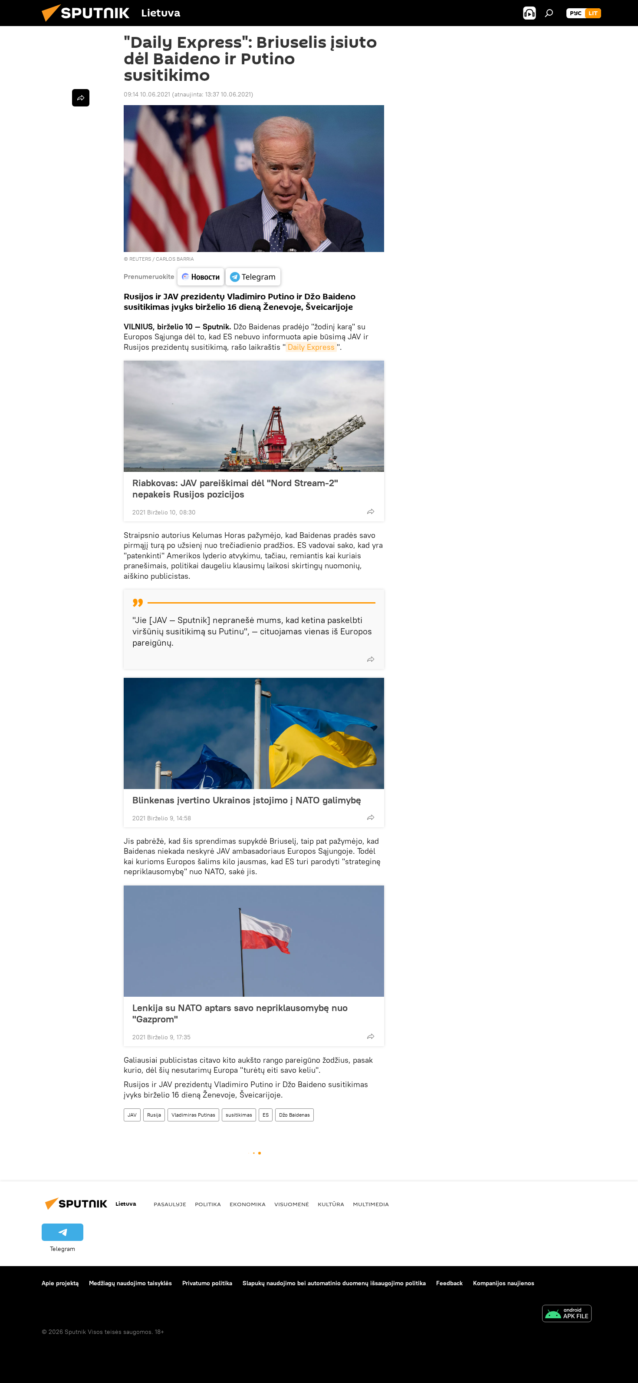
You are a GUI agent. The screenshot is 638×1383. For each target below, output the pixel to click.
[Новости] (201, 276)
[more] (370, 511)
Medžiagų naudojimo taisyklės (130, 1283)
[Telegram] (253, 276)
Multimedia (371, 1204)
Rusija (154, 1114)
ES (266, 1114)
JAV (132, 1114)
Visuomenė (291, 1204)
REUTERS (140, 258)
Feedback (449, 1283)
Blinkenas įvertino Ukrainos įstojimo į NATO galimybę (246, 800)
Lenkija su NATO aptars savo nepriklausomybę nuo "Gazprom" (240, 1013)
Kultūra (331, 1204)
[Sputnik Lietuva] (89, 24)
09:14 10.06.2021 (147, 94)
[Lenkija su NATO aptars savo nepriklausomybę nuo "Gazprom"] (254, 941)
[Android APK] (566, 1314)
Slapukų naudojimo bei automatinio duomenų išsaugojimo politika (334, 1283)
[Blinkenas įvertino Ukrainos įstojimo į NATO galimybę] (254, 733)
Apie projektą (60, 1283)
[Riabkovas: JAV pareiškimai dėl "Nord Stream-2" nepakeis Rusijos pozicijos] (254, 416)
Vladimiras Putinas (193, 1114)
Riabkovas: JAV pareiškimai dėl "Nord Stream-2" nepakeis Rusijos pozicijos (235, 488)
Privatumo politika (207, 1283)
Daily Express (311, 347)
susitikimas (239, 1114)
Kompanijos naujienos (503, 1283)
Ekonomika (248, 1204)
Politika (208, 1204)
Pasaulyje (170, 1204)
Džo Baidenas (294, 1114)
